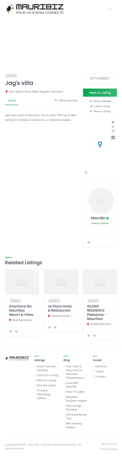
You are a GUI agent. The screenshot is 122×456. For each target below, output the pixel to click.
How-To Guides (75, 391)
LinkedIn (100, 376)
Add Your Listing (46, 380)
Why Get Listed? (46, 385)
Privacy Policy (109, 449)
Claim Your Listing (47, 375)
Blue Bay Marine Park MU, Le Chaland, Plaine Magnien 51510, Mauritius (23, 320)
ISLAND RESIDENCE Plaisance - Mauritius (97, 312)
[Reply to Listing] (10, 331)
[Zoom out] (113, 126)
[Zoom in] (113, 122)
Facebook (101, 366)
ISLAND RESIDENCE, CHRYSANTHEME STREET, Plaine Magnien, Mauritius (101, 324)
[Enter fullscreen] (113, 137)
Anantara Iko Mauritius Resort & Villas (21, 310)
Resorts (11, 75)
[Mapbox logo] (86, 172)
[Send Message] (88, 242)
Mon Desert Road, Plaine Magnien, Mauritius (36, 91)
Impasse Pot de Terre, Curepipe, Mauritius (62, 316)
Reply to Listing (100, 93)
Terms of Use (109, 444)
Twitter (99, 371)
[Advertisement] (61, 42)
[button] (100, 144)
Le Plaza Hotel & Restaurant (60, 308)
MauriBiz (98, 218)
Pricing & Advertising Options (43, 394)
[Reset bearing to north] (113, 131)
